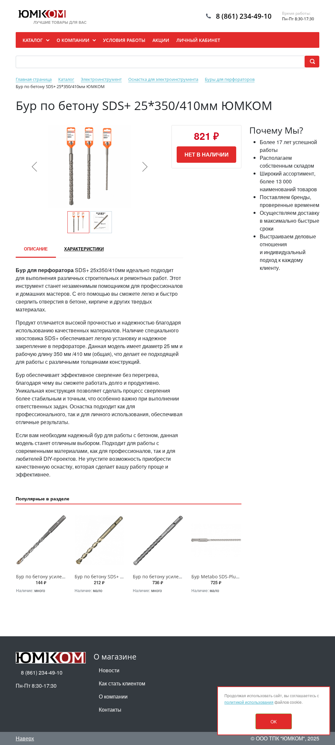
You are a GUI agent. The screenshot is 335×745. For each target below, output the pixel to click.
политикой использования (248, 702)
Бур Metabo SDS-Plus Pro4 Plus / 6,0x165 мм (239, 576)
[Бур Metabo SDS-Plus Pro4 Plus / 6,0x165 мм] (216, 540)
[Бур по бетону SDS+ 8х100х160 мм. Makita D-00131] (100, 540)
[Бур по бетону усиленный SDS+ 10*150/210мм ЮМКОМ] (41, 540)
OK (274, 721)
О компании (113, 696)
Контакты (110, 709)
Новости (109, 670)
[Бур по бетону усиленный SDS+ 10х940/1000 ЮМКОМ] (158, 540)
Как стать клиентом (122, 683)
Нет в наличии (207, 154)
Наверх (25, 738)
